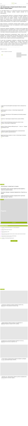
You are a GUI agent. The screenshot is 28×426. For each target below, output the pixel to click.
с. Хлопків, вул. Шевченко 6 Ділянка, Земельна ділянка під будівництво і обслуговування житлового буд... (12, 305)
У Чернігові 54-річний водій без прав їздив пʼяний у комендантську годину (13, 106)
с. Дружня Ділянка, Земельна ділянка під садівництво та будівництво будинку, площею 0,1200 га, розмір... (12, 323)
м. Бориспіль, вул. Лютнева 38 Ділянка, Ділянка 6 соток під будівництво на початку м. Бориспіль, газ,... (12, 341)
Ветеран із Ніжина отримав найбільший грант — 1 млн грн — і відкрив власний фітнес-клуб (14, 127)
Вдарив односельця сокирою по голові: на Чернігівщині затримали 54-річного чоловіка (13, 136)
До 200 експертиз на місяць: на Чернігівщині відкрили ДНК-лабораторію (12, 111)
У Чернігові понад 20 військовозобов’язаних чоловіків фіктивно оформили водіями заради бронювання (13, 131)
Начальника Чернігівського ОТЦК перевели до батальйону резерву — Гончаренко (14, 115)
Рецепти (3, 211)
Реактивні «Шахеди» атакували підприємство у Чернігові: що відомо (14, 193)
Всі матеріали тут (14, 222)
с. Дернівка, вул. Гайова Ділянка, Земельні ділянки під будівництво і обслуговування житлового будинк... (13, 377)
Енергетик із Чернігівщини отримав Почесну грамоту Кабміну (12, 118)
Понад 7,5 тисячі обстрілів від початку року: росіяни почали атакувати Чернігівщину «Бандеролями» (12, 123)
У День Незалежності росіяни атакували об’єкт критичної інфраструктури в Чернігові (13, 196)
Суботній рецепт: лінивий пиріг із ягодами (9, 186)
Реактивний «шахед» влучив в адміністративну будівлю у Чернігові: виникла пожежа (13, 189)
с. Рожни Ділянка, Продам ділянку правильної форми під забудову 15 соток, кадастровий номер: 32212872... (13, 359)
